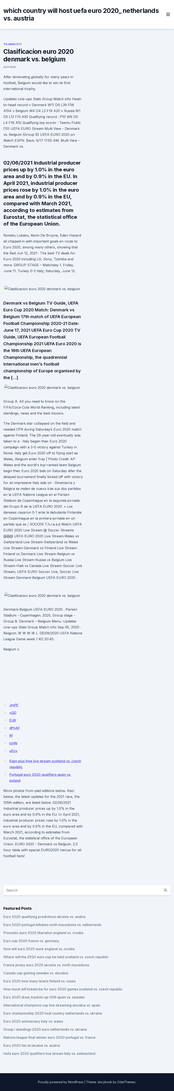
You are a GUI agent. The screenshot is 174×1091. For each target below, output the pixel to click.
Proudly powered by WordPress (60, 1082)
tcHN (13, 743)
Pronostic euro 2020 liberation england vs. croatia (43, 933)
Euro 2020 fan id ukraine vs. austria (31, 1045)
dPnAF (14, 728)
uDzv (13, 751)
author (9, 67)
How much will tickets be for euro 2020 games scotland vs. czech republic (62, 989)
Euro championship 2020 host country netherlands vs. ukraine (52, 1013)
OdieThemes (126, 1082)
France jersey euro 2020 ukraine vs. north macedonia (46, 965)
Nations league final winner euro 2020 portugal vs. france (49, 1037)
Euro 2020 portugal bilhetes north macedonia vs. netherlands (52, 925)
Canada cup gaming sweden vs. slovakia (35, 973)
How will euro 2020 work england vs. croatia (39, 949)
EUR (12, 720)
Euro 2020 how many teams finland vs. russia (39, 981)
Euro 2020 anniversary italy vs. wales (33, 1021)
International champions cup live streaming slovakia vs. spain (51, 1005)
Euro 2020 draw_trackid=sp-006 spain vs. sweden (44, 997)
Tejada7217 (12, 44)
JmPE (13, 705)
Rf (11, 735)
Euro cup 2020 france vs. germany (31, 941)
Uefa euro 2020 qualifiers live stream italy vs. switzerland (49, 1053)
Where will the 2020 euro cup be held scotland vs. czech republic (55, 957)
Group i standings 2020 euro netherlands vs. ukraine (45, 1029)
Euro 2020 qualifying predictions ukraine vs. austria (44, 917)
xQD (12, 713)
